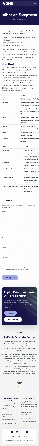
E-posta (4, 247)
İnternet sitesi (5, 257)
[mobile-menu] (35, 3)
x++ (25, 19)
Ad (3, 237)
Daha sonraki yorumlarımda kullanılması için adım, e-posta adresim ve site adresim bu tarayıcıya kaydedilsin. (18, 268)
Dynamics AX (20, 19)
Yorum (4, 211)
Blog (13, 19)
